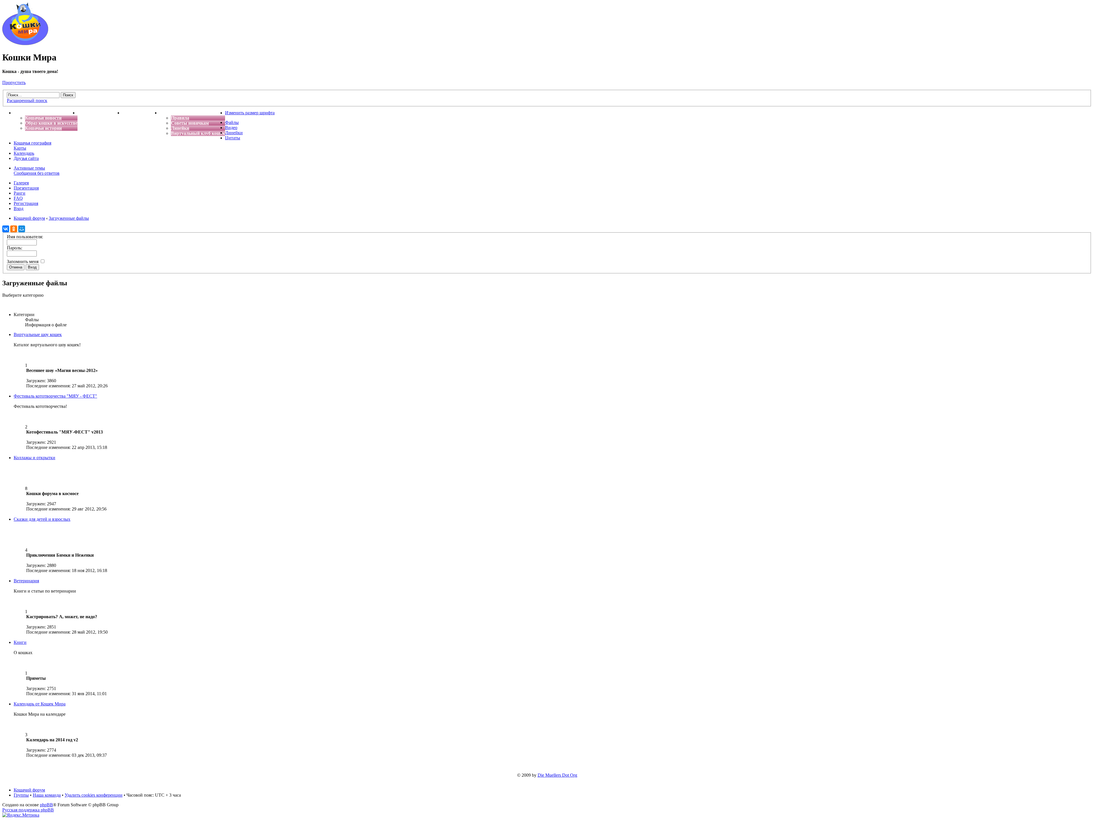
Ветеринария (26, 580)
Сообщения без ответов (37, 173)
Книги (20, 642)
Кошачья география (32, 143)
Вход (18, 208)
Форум (167, 112)
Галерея (21, 182)
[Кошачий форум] (25, 43)
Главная (22, 112)
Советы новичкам (190, 123)
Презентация (26, 188)
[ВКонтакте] (5, 228)
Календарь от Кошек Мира (40, 703)
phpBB (46, 804)
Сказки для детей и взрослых (42, 519)
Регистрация (26, 203)
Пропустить (14, 82)
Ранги (19, 193)
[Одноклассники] (13, 228)
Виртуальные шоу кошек (38, 334)
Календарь (24, 153)
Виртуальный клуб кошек (198, 133)
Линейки (180, 128)
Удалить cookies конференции (94, 795)
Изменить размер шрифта (250, 112)
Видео (231, 127)
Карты (20, 148)
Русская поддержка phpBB (28, 809)
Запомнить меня (23, 261)
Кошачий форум (29, 790)
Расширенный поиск (27, 100)
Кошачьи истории (43, 128)
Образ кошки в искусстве (51, 123)
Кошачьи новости (43, 117)
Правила (180, 117)
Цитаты (232, 137)
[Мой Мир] (21, 228)
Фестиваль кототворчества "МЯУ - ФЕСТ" (55, 396)
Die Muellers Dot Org (557, 775)
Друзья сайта (26, 158)
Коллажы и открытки (34, 457)
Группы (21, 795)
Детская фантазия (141, 112)
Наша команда (47, 795)
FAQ (18, 198)
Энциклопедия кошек (99, 112)
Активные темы (29, 168)
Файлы (232, 122)
